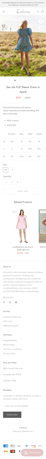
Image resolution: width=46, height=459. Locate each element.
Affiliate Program (11, 325)
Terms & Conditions (12, 349)
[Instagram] (10, 302)
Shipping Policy (10, 340)
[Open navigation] (3, 11)
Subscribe (12, 415)
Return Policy (9, 344)
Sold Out (23, 191)
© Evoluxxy (23, 428)
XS (5, 169)
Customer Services (12, 317)
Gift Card (7, 321)
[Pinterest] (16, 302)
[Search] (38, 11)
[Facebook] (4, 302)
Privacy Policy (9, 353)
